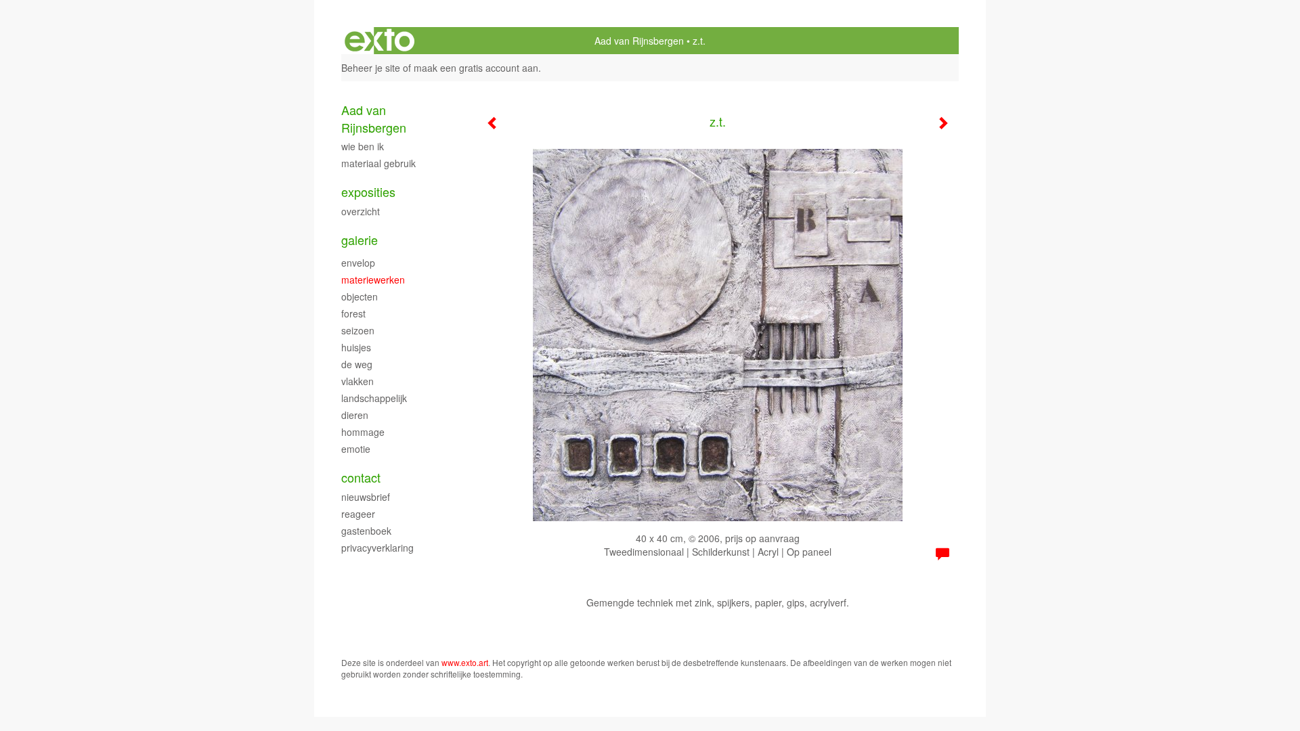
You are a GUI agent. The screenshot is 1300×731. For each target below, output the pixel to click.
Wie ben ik (362, 146)
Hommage (363, 432)
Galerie (359, 239)
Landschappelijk (374, 398)
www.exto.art (464, 662)
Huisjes (356, 347)
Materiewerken (373, 279)
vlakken (357, 381)
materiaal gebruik (378, 163)
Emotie (355, 449)
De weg (356, 364)
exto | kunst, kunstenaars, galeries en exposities (379, 40)
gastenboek (366, 530)
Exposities (368, 191)
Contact (361, 477)
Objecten (359, 296)
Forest (353, 313)
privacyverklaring (377, 547)
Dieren (354, 415)
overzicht (360, 211)
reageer (358, 513)
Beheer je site (370, 67)
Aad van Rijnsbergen (639, 40)
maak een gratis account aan (476, 67)
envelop (358, 262)
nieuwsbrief (365, 497)
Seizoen (357, 330)
